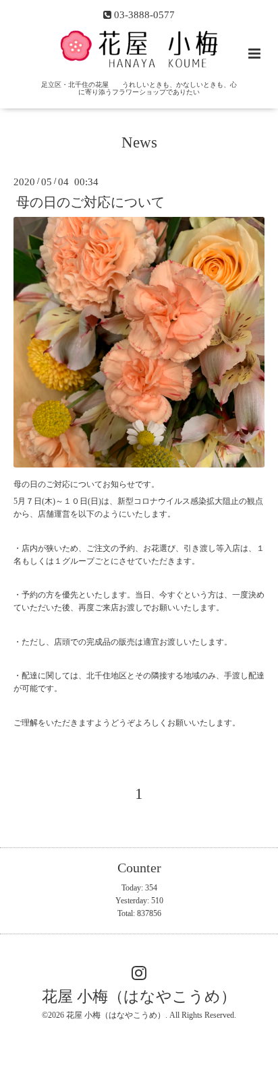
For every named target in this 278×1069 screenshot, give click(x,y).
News (139, 142)
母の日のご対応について (90, 202)
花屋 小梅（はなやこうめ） (139, 996)
